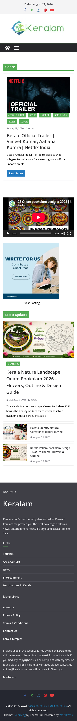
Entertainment (12, 577)
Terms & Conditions (15, 623)
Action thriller (16, 115)
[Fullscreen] (69, 233)
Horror (45, 115)
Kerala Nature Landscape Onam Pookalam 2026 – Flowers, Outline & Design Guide (33, 382)
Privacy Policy (12, 615)
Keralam (18, 503)
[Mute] (63, 233)
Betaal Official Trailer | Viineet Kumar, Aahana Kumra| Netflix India (31, 141)
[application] (38, 217)
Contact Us (10, 631)
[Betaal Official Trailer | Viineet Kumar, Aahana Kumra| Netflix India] (38, 95)
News (6, 569)
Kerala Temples (12, 639)
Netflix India (60, 115)
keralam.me (64, 650)
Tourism (8, 554)
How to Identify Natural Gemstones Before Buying (46, 429)
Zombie (24, 121)
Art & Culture (11, 561)
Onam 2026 (13, 364)
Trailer (12, 121)
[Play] (8, 233)
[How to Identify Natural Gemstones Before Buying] (15, 433)
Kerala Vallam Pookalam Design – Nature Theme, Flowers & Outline (50, 452)
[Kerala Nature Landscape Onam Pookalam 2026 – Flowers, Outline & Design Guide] (38, 339)
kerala (31, 128)
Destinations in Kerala (17, 585)
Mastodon (9, 677)
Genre (32, 115)
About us (9, 607)
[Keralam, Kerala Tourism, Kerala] (7, 47)
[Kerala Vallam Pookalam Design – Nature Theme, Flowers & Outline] (15, 455)
